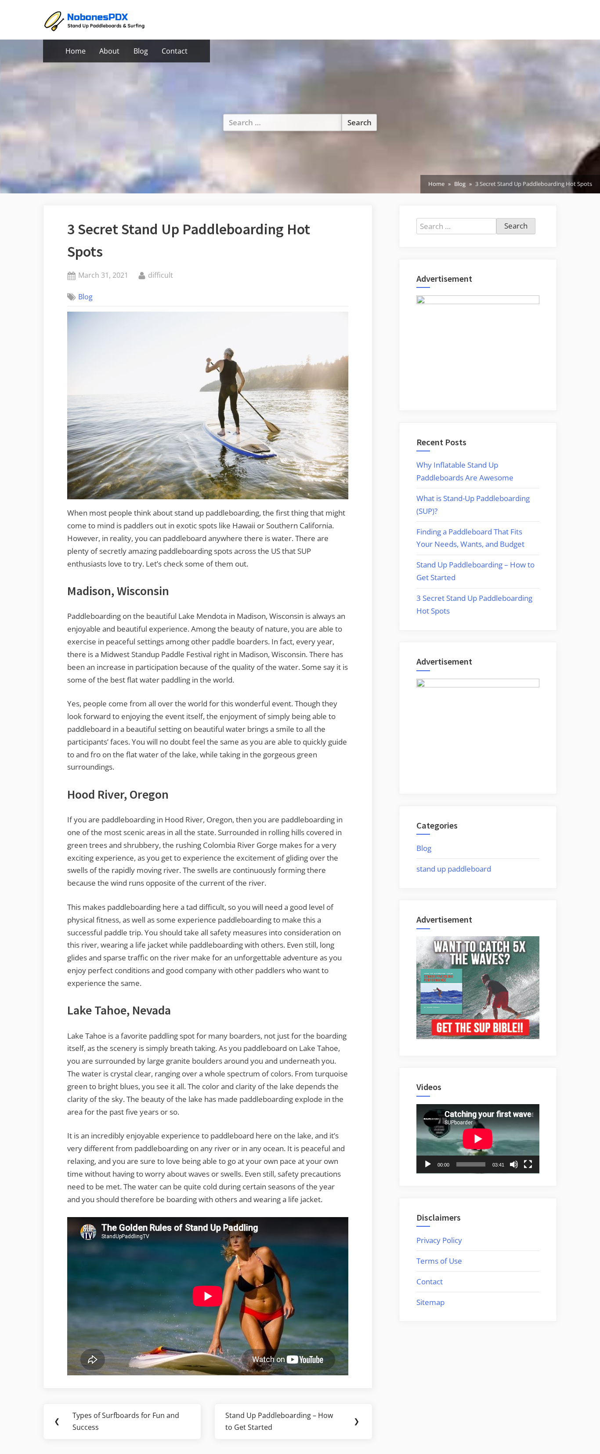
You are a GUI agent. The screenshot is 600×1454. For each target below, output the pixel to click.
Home (75, 51)
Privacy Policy (439, 1240)
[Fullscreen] (528, 1164)
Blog (141, 51)
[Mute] (514, 1164)
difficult (160, 275)
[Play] (427, 1164)
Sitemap (430, 1302)
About (109, 51)
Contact (175, 51)
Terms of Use (439, 1261)
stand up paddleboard (453, 869)
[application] (477, 1139)
